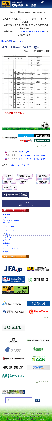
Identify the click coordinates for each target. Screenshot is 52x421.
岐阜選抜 (6, 242)
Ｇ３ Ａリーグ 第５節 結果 (32, 155)
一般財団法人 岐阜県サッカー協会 (21, 4)
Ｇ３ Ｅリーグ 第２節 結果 (32, 159)
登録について (25, 176)
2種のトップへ (25, 152)
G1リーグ (10, 226)
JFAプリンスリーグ (11, 248)
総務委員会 (43, 176)
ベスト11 (6, 217)
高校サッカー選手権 (11, 220)
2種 (10, 41)
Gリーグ (17, 41)
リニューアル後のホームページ (31, 31)
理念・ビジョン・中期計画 (15, 181)
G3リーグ (15, 165)
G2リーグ (10, 230)
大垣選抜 (6, 251)
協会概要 (7, 176)
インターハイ (8, 237)
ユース (5, 245)
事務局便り (43, 181)
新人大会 (6, 239)
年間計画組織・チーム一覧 (25, 204)
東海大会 (6, 214)
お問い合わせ (9, 187)
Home (4, 41)
